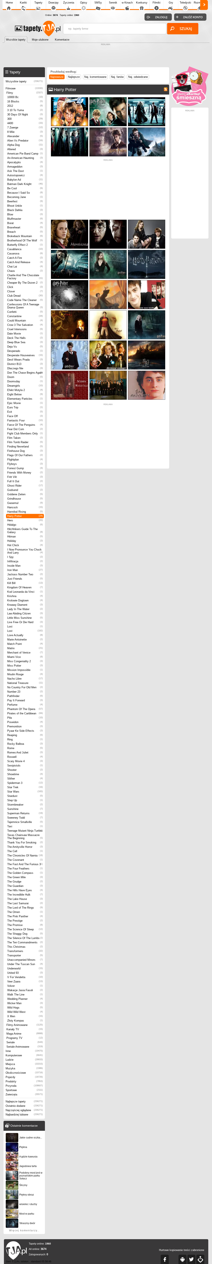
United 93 (25, 972)
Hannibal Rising (25, 511)
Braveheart (25, 227)
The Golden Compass (25, 872)
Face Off (25, 416)
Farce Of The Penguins (25, 424)
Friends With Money (25, 472)
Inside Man (25, 565)
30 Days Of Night (25, 114)
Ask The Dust (25, 171)
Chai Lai (25, 266)
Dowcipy (53, 2)
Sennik (113, 2)
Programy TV (24, 1038)
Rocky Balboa (25, 743)
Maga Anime (24, 1033)
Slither (25, 778)
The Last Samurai (25, 903)
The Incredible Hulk (25, 894)
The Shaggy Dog (25, 933)
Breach (25, 231)
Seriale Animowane (24, 1046)
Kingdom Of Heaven (25, 587)
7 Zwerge (25, 127)
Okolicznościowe (24, 1072)
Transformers (25, 951)
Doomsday (25, 381)
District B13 (25, 364)
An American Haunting (25, 157)
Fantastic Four (25, 420)
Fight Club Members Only (25, 433)
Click (25, 287)
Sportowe (24, 1090)
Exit (25, 411)
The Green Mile (25, 877)
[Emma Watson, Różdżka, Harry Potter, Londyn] (69, 250)
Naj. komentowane (95, 76)
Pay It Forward (25, 700)
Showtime (25, 774)
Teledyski (185, 2)
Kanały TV (24, 1029)
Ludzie (24, 1059)
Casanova (25, 253)
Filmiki (156, 2)
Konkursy (141, 2)
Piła (25, 717)
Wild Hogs (25, 1007)
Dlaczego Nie (25, 368)
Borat (25, 223)
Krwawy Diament (25, 604)
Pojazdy (24, 1077)
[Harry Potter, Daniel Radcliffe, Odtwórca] (146, 281)
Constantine (25, 316)
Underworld (25, 968)
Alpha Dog (25, 144)
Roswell (25, 756)
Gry (171, 2)
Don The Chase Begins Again (25, 372)
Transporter (25, 955)
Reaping (25, 735)
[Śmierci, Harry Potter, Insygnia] (146, 341)
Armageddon (25, 166)
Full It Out (25, 481)
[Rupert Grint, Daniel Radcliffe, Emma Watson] (146, 220)
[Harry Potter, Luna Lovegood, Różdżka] (69, 311)
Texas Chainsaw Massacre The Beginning (25, 836)
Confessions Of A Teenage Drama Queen (25, 306)
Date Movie (25, 333)
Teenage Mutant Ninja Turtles (25, 830)
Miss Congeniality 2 (25, 661)
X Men (25, 1016)
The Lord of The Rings (25, 907)
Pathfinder (25, 696)
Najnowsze (56, 76)
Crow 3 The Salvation (25, 324)
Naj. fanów (117, 76)
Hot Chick (25, 545)
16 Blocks (25, 101)
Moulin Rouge (25, 674)
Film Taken (25, 437)
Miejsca (24, 1064)
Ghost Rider (25, 485)
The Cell (25, 851)
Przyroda (24, 1085)
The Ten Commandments (25, 942)
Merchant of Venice (25, 652)
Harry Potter (25, 516)
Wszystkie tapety (24, 81)
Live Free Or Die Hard (25, 622)
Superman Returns (25, 813)
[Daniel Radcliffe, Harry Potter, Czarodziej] (69, 341)
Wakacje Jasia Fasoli (25, 990)
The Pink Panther (25, 916)
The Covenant (25, 859)
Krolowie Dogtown (25, 600)
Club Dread (25, 295)
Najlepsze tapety (24, 1101)
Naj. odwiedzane (138, 76)
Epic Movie (25, 403)
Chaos (25, 270)
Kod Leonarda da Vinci (25, 591)
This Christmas (25, 946)
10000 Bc (25, 97)
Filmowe (24, 88)
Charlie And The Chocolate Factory (25, 277)
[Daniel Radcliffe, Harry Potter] (146, 371)
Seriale (24, 1042)
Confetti (25, 311)
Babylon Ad (25, 179)
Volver (25, 985)
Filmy (24, 92)
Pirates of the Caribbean (25, 713)
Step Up (25, 800)
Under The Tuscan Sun (25, 964)
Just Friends (25, 578)
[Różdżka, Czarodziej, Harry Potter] (108, 311)
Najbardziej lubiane (24, 1114)
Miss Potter (25, 665)
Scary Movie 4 (25, 761)
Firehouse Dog (25, 450)
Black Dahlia (25, 210)
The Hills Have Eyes (25, 890)
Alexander (25, 136)
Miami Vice (25, 656)
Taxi (25, 826)
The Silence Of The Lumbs (25, 938)
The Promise (25, 925)
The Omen (25, 912)
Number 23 (25, 691)
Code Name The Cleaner (25, 300)
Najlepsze (74, 76)
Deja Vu (25, 346)
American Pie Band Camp (25, 153)
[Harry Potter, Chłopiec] (108, 128)
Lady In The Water (25, 609)
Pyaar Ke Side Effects (25, 730)
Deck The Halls (25, 337)
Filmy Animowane (24, 1025)
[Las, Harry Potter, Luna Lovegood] (146, 311)
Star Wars (25, 791)
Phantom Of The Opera (25, 709)
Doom (25, 377)
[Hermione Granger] (108, 341)
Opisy (83, 2)
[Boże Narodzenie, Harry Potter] (69, 371)
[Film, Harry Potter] (69, 281)
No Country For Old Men (25, 687)
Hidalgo (25, 524)
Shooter (25, 769)
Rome (25, 748)
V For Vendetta (25, 977)
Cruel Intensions (25, 329)
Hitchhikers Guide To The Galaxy (25, 531)
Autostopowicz (25, 175)
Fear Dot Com (25, 429)
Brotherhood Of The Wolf (25, 240)
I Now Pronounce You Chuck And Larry (25, 551)
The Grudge (25, 881)
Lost (25, 626)
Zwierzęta (24, 1094)
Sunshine (25, 809)
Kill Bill (25, 583)
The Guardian (25, 885)
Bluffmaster (25, 218)
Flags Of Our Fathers (25, 455)
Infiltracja (25, 561)
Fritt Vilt (25, 476)
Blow (25, 214)
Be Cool (25, 188)
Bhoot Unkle (25, 205)
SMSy (98, 2)
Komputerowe (24, 1055)
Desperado (25, 351)
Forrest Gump (25, 468)
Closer (25, 291)
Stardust (25, 795)
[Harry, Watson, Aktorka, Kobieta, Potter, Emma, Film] (69, 220)
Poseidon (25, 722)
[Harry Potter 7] (108, 220)
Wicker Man (25, 1003)
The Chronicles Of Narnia (25, 855)
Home (9, 2)
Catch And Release (25, 262)
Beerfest (25, 201)
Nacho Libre (25, 678)
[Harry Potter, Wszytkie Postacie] (108, 371)
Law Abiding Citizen (25, 613)
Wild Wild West (25, 1011)
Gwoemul (25, 503)
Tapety (38, 2)
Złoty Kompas (25, 1020)
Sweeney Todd (25, 817)
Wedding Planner (25, 998)
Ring (25, 739)
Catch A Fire (25, 257)
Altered (25, 149)
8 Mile (25, 131)
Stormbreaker (25, 804)
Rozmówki (200, 2)
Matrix (25, 648)
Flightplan (25, 459)
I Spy (25, 557)
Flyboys (25, 463)
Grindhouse (25, 498)
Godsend (25, 490)
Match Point (25, 643)
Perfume (25, 704)
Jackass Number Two (25, 574)
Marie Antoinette (25, 639)
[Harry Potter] (146, 250)
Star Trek (25, 787)
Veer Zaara (25, 981)
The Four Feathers (25, 868)
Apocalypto (25, 162)
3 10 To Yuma (25, 110)
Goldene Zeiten (25, 494)
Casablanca (25, 249)
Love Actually (25, 635)
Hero (25, 520)
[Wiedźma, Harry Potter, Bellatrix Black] (108, 250)
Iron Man (25, 570)
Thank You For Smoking (25, 842)
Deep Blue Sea (25, 342)
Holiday (25, 540)
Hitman (25, 536)
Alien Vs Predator (25, 140)
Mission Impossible (25, 670)
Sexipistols (25, 765)
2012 (25, 105)
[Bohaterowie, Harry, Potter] (69, 98)
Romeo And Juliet (25, 752)
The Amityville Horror (25, 846)
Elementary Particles (25, 398)
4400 (25, 123)
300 (25, 118)
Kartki (23, 2)
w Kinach (127, 2)
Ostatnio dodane (24, 1105)
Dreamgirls (25, 385)
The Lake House (25, 899)
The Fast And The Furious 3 (25, 864)
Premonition (25, 726)
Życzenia (68, 2)
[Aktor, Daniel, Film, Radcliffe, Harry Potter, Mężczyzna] (146, 128)
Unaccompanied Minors (25, 959)
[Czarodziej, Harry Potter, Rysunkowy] (108, 281)
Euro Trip (25, 407)
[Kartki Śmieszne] (189, 105)
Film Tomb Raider (25, 442)
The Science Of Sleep (25, 929)
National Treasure (25, 683)
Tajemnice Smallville (25, 822)
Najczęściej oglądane (24, 1110)
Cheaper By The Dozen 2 (25, 282)
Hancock (25, 507)
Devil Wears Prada (25, 359)
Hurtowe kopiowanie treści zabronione (181, 1250)
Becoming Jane (25, 197)
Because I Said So (25, 192)
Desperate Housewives (25, 355)
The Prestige (25, 920)
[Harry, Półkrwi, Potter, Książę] (146, 98)
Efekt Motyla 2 (25, 390)
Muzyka (24, 1068)
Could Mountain (25, 320)
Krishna (25, 596)
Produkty (24, 1081)
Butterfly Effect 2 (25, 244)
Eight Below (25, 394)
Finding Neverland (25, 446)
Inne (24, 1051)
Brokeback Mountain (25, 236)
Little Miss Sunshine (25, 617)
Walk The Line (25, 994)
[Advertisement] (106, 56)
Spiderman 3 (25, 782)
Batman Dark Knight (25, 184)
